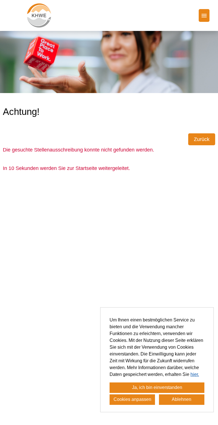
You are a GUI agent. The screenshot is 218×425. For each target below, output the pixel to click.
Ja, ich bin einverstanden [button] (157, 387)
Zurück (201, 139)
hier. (194, 374)
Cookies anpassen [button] (132, 399)
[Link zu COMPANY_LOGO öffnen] (39, 15)
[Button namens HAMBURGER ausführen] (204, 15)
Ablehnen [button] (181, 399)
